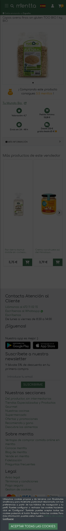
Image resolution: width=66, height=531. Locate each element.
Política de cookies (53, 516)
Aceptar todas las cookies (33, 526)
